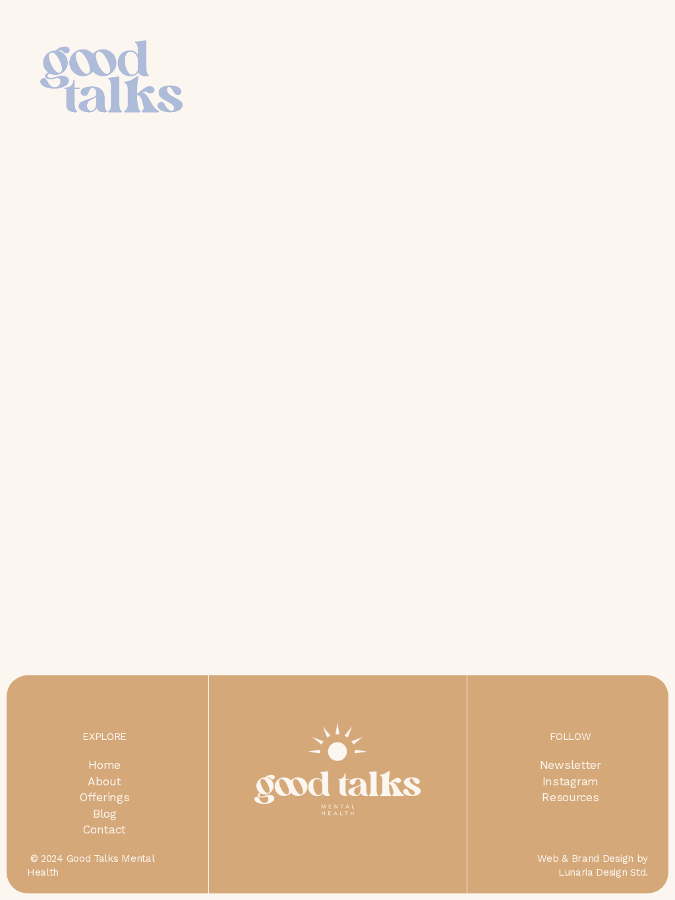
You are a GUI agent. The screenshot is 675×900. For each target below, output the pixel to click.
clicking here (220, 254)
